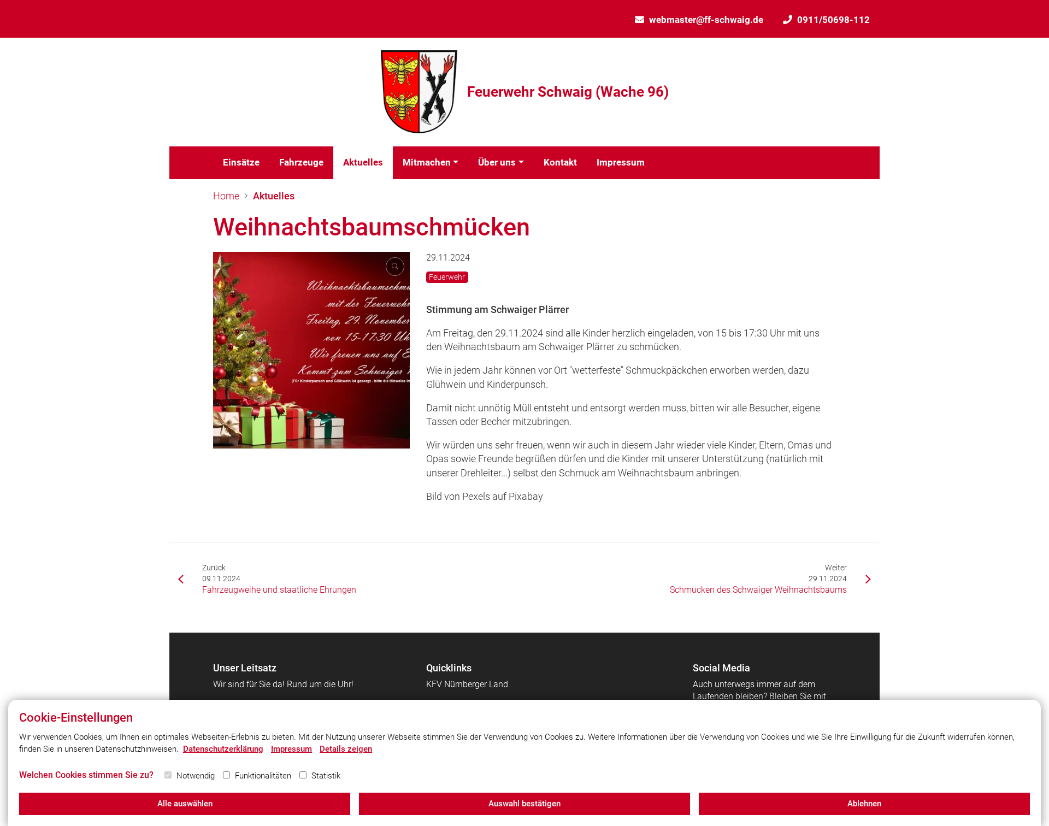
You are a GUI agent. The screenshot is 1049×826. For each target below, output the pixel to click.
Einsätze (241, 162)
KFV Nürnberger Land (467, 684)
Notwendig (195, 776)
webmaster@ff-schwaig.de (706, 19)
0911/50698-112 (833, 19)
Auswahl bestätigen (524, 804)
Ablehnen (864, 804)
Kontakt (560, 162)
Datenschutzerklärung (223, 749)
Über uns (497, 162)
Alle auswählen (185, 804)
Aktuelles (363, 162)
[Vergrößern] (311, 350)
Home (226, 196)
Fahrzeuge (301, 162)
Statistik (325, 776)
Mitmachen (427, 162)
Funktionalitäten (263, 776)
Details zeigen (346, 749)
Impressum (621, 162)
